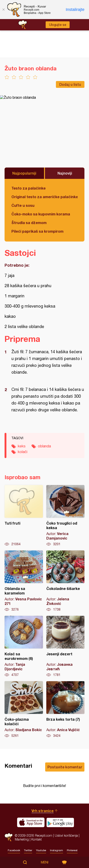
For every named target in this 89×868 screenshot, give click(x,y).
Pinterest (72, 850)
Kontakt (36, 839)
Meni (44, 862)
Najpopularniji (24, 173)
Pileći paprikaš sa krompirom (37, 231)
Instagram (56, 850)
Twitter (28, 850)
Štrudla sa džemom (29, 222)
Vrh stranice (42, 811)
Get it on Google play (60, 822)
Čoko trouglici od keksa (65, 515)
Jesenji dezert (65, 646)
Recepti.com (9, 837)
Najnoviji (65, 173)
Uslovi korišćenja (66, 835)
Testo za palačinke (28, 188)
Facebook (14, 850)
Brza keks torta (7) (65, 709)
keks (22, 446)
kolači (22, 452)
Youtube (41, 850)
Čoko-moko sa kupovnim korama (40, 214)
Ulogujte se (57, 25)
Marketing (22, 839)
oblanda (44, 446)
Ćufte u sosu (22, 205)
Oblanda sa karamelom (24, 581)
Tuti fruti (24, 515)
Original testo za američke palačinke (44, 197)
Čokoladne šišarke (65, 581)
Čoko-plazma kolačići (24, 709)
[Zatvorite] (3, 9)
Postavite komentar (64, 767)
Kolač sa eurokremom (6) (24, 646)
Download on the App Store (30, 822)
